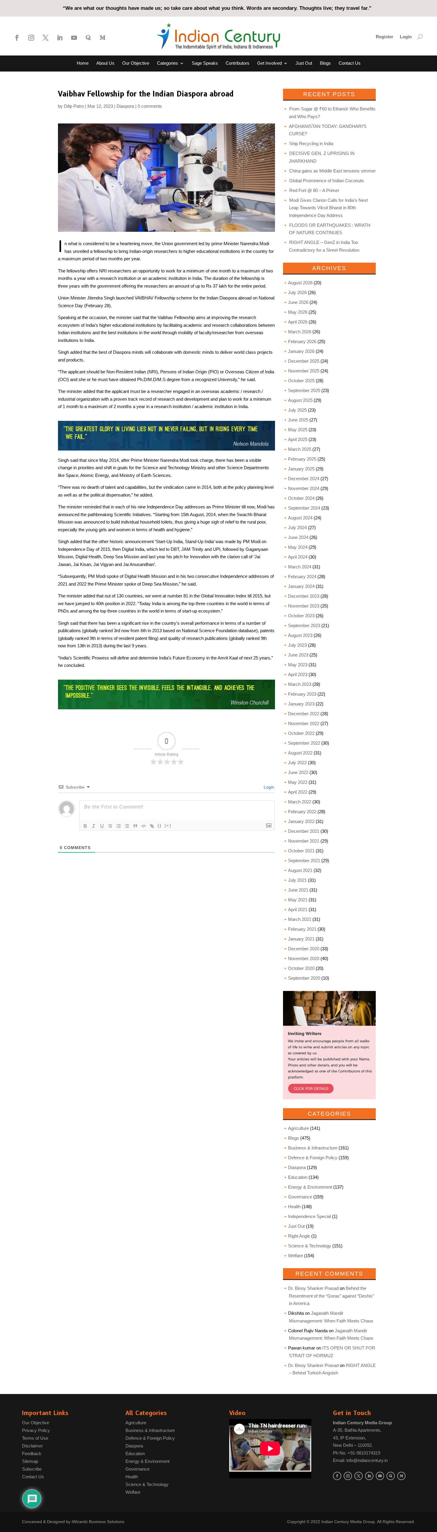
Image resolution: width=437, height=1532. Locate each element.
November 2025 (303, 370)
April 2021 (297, 909)
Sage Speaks (205, 63)
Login (406, 37)
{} (160, 825)
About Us (105, 63)
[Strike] (110, 826)
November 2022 (303, 723)
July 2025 (297, 410)
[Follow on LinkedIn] (60, 38)
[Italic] (93, 826)
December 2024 (303, 478)
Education (297, 1177)
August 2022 (300, 752)
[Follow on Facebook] (17, 38)
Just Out (303, 63)
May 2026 (297, 312)
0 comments (150, 106)
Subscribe (32, 1468)
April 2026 (297, 321)
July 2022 (297, 762)
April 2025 (297, 439)
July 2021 (297, 880)
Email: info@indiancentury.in (360, 1460)
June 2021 (298, 889)
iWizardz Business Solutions (98, 1521)
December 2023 (303, 596)
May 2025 (297, 429)
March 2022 (299, 801)
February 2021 (302, 929)
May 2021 (297, 899)
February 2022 (302, 811)
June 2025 (298, 419)
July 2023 (297, 645)
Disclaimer (32, 1445)
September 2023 (304, 625)
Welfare (295, 1255)
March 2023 (299, 684)
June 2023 (298, 654)
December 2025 (303, 361)
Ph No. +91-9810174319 (356, 1452)
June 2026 (298, 302)
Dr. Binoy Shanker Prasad (313, 1288)
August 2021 (300, 870)
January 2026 (301, 351)
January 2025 (301, 468)
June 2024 (298, 537)
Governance (300, 1196)
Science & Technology (309, 1245)
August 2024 (300, 517)
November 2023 (303, 605)
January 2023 (301, 703)
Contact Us (350, 63)
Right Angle (299, 1235)
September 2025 (304, 390)
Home (83, 63)
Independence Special (309, 1216)
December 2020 (303, 948)
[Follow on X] (45, 38)
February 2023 (302, 694)
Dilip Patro (74, 106)
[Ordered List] (118, 826)
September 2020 (304, 978)
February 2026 (302, 341)
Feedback (31, 1453)
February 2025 (302, 458)
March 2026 (299, 331)
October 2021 (301, 850)
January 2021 (301, 938)
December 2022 (303, 713)
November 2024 (303, 488)
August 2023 (300, 635)
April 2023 (297, 674)
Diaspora (125, 106)
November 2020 (303, 958)
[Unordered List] (127, 826)
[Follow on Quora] (88, 38)
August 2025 (300, 400)
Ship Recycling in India (311, 143)
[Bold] (85, 826)
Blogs (325, 63)
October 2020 (301, 968)
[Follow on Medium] (103, 38)
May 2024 (297, 547)
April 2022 (297, 791)
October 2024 (301, 498)
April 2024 (297, 556)
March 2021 (299, 919)
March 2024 (299, 566)
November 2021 (303, 840)
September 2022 (304, 743)
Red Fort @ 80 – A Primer (314, 190)
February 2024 (302, 576)
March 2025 (299, 449)
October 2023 (301, 615)
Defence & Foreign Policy (312, 1157)
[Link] (152, 826)
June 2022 (298, 772)
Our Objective (135, 63)
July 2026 (297, 292)
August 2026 (300, 282)
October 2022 (301, 733)
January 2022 (301, 821)
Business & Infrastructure (312, 1147)
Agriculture (298, 1128)
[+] (168, 825)
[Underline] (102, 826)
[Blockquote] (135, 826)
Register (384, 37)
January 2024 (301, 586)
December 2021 (303, 831)
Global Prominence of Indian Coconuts (326, 180)
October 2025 (301, 380)
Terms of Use (35, 1438)
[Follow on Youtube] (74, 38)
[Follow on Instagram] (31, 38)
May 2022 (297, 782)
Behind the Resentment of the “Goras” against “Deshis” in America (331, 1296)
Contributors (237, 63)
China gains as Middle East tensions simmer (332, 170)
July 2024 (297, 527)
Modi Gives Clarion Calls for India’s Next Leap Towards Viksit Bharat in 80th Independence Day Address (328, 208)
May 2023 (297, 664)
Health (294, 1206)
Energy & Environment (310, 1187)
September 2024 (304, 507)
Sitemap (30, 1461)
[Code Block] (143, 826)
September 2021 (304, 860)
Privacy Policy (36, 1430)
